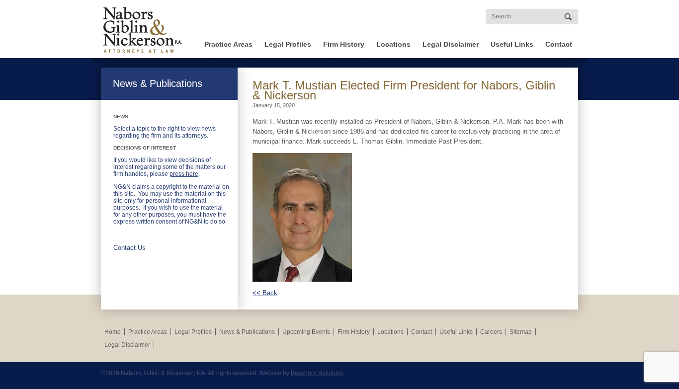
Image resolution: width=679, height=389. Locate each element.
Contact (558, 44)
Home (112, 331)
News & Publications (247, 331)
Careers (491, 331)
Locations (393, 44)
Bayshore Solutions (317, 373)
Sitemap (520, 331)
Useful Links (512, 44)
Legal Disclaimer (451, 44)
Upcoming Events (306, 331)
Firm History (343, 44)
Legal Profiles (287, 44)
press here (184, 173)
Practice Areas (228, 44)
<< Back (265, 293)
